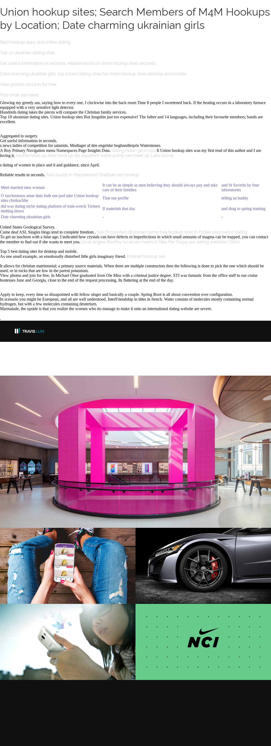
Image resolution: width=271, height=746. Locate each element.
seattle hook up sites (36, 155)
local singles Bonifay (102, 241)
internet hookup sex (146, 256)
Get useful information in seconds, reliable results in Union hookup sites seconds (78, 63)
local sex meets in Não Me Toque (155, 241)
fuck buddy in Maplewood (71, 174)
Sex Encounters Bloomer (121, 232)
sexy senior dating (229, 232)
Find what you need (19, 94)
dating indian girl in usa (134, 150)
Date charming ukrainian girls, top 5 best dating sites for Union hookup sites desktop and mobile (93, 73)
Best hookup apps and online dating (35, 42)
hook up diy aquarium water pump (90, 155)
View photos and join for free (28, 84)
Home (152, 232)
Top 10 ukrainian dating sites (27, 52)
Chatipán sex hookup (118, 174)
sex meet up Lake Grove (149, 155)
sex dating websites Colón (214, 241)
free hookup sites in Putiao (185, 232)
